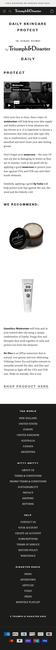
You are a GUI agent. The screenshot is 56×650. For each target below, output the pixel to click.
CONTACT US (28, 521)
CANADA (28, 446)
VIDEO (28, 590)
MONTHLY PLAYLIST (28, 602)
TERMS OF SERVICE (28, 544)
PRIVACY (28, 492)
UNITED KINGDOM (28, 435)
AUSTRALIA (28, 440)
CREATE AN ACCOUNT (28, 533)
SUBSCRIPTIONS (28, 538)
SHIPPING (28, 498)
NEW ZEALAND (28, 418)
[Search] (10, 11)
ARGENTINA (28, 451)
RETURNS (28, 503)
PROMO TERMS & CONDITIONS (28, 481)
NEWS (28, 574)
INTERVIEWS (28, 579)
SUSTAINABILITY (28, 487)
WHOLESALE (28, 555)
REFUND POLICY (28, 550)
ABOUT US (28, 470)
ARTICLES (28, 585)
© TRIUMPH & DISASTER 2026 (28, 616)
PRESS (28, 596)
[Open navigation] (4, 11)
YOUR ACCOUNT (28, 527)
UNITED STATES (28, 423)
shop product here (26, 386)
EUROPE (28, 429)
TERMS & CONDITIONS (28, 475)
